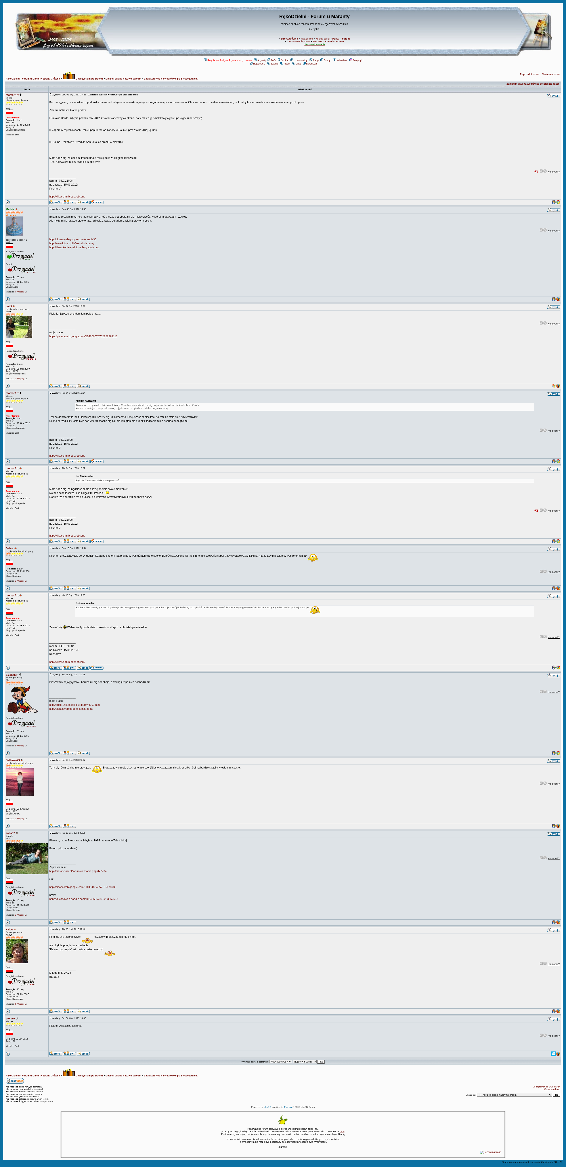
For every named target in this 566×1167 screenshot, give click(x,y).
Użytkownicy (301, 60)
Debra (9, 548)
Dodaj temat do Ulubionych (546, 1086)
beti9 (9, 306)
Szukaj (284, 60)
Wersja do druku (552, 1089)
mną (342, 1131)
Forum (346, 38)
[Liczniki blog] (490, 1152)
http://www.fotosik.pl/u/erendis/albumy (71, 243)
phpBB (267, 1107)
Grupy (327, 60)
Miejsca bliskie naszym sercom (123, 78)
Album (287, 63)
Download (311, 63)
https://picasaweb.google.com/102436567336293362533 (83, 899)
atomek (10, 1018)
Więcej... (21, 291)
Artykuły (261, 60)
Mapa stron (307, 38)
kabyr (9, 929)
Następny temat (551, 74)
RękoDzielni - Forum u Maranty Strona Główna (33, 78)
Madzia (10, 209)
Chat (298, 63)
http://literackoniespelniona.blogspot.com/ (74, 247)
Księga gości (322, 38)
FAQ (273, 60)
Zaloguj (274, 63)
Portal (335, 38)
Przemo (288, 1107)
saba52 (10, 833)
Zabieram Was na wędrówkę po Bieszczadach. (171, 78)
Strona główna (289, 38)
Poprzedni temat (529, 74)
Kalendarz (342, 60)
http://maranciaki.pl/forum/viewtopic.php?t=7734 (78, 871)
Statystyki (358, 60)
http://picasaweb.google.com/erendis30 (72, 239)
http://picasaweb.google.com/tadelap (71, 708)
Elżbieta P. (12, 674)
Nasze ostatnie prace (298, 41)
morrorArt (12, 95)
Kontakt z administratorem (328, 41)
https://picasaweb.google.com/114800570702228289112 (83, 336)
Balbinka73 (13, 760)
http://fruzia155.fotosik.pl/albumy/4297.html (74, 704)
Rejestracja (259, 63)
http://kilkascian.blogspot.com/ (67, 196)
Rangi (316, 60)
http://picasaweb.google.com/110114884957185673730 (82, 887)
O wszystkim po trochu (89, 78)
